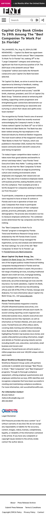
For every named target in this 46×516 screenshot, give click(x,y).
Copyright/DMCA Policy (12, 512)
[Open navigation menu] (4, 20)
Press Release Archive (27, 503)
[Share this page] (42, 20)
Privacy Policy (29, 512)
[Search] (31, 20)
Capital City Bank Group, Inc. (14, 259)
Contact (40, 512)
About (12, 503)
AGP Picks (5, 3)
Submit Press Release (14, 507)
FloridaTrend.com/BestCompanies (18, 252)
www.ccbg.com (26, 296)
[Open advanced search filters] (36, 20)
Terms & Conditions (33, 507)
